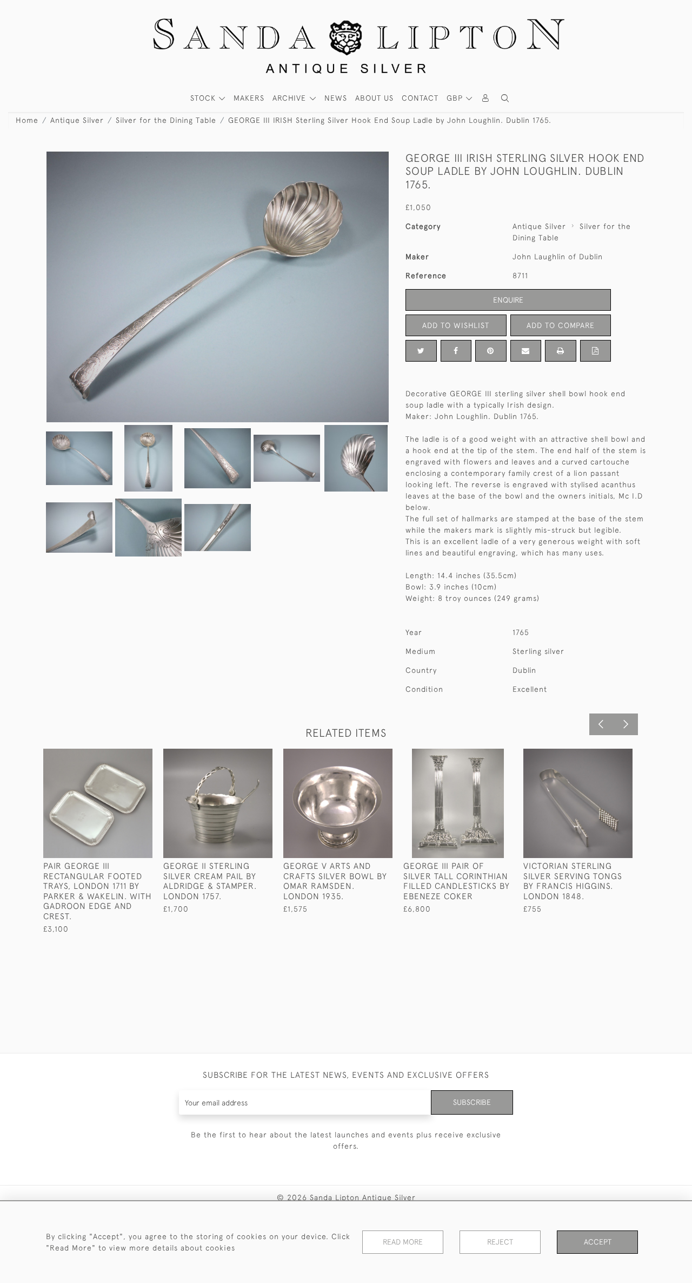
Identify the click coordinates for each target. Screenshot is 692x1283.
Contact (420, 98)
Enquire (508, 300)
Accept (597, 1242)
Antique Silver (77, 120)
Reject (500, 1242)
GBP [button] (456, 98)
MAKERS (249, 98)
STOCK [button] (204, 98)
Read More (403, 1242)
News (335, 98)
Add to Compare (561, 325)
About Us (374, 98)
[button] (505, 98)
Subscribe (472, 1102)
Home (27, 120)
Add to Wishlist (455, 325)
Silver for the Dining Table (166, 120)
